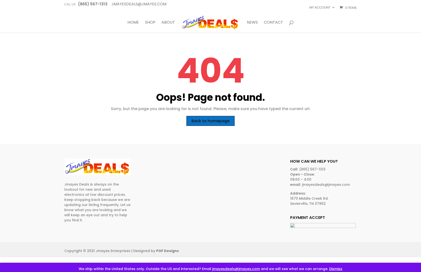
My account (319, 7)
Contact (273, 22)
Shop (150, 22)
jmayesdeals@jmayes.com (236, 268)
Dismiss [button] (335, 268)
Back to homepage (210, 121)
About (168, 22)
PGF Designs (167, 250)
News (252, 22)
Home (133, 22)
